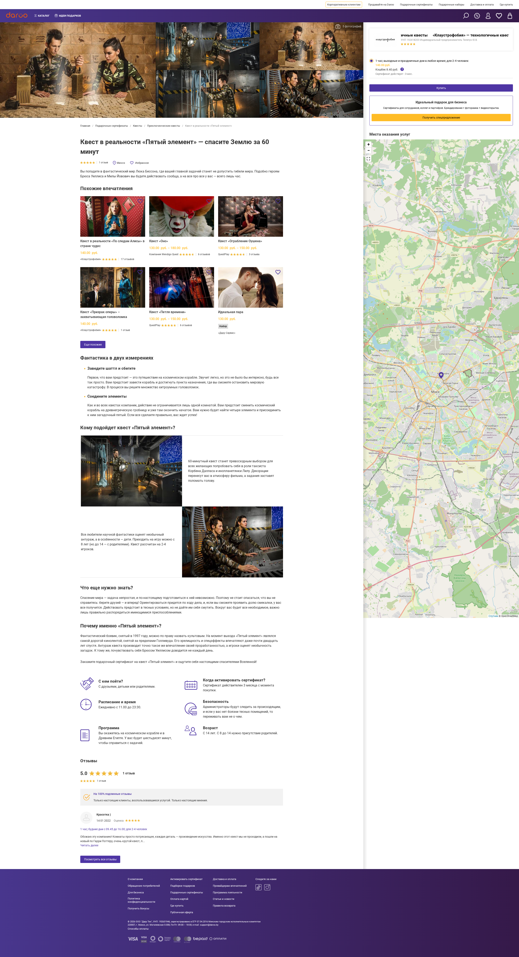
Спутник (493, 616)
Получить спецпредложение (441, 117)
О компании (135, 879)
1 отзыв (103, 162)
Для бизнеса (136, 892)
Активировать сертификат (186, 879)
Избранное (142, 162)
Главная (85, 125)
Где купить (506, 4)
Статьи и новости (223, 898)
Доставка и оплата (482, 4)
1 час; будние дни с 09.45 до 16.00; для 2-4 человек (113, 829)
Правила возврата (224, 905)
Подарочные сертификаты (416, 4)
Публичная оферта (181, 912)
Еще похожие (93, 344)
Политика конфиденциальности (141, 900)
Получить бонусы (138, 908)
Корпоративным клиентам (343, 4)
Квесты (137, 125)
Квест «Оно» (158, 241)
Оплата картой (179, 898)
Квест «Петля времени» (167, 312)
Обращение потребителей (144, 885)
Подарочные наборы (451, 4)
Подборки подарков (182, 885)
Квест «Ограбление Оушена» (240, 241)
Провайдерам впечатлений (230, 885)
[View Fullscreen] (368, 159)
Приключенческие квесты (164, 125)
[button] (441, 375)
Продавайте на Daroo (381, 4)
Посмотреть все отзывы (100, 859)
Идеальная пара (230, 312)
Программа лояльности (227, 892)
